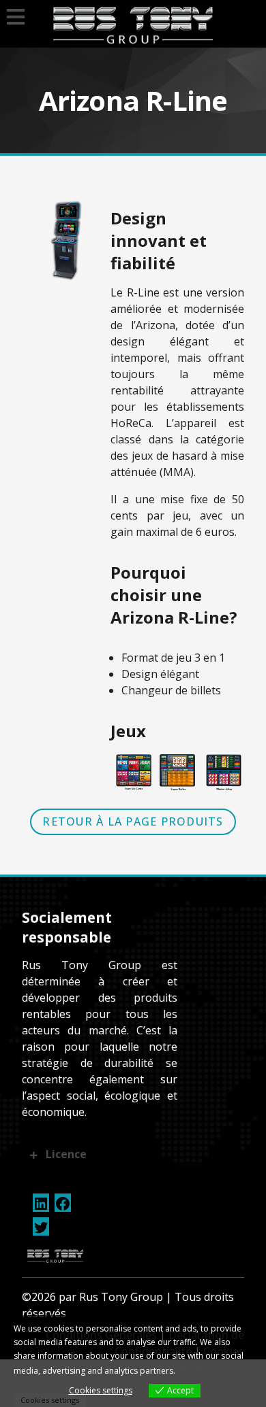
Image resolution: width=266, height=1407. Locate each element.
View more (204, 1369)
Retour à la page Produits (132, 821)
